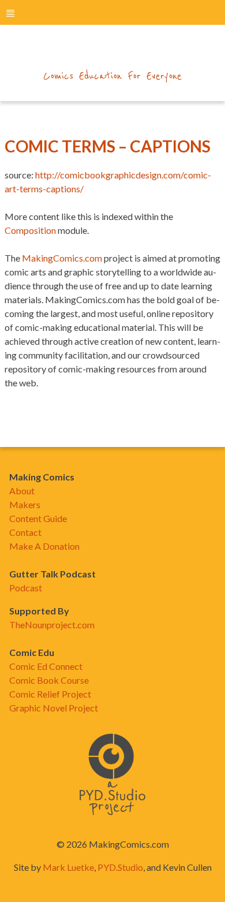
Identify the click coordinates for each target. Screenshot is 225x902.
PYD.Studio (120, 867)
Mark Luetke (68, 867)
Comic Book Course (49, 679)
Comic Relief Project (50, 693)
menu (10, 13)
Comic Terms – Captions (108, 146)
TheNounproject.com (52, 624)
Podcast (25, 587)
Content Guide (38, 518)
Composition (30, 230)
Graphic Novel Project (53, 707)
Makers (24, 504)
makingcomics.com (113, 52)
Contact (25, 532)
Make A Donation (44, 546)
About (22, 490)
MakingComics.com (62, 257)
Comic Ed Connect (45, 666)
